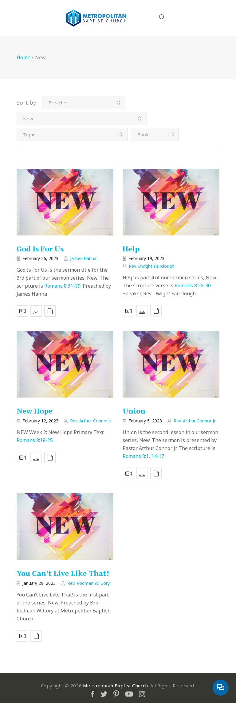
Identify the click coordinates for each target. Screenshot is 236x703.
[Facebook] (92, 693)
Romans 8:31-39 (62, 285)
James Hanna (83, 258)
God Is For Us (40, 249)
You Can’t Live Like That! (63, 573)
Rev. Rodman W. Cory (88, 583)
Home (23, 57)
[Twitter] (103, 693)
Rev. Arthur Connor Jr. (91, 421)
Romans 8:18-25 (35, 440)
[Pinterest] (116, 693)
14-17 (157, 456)
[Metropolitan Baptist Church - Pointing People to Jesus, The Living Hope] (96, 18)
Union (134, 411)
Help (131, 249)
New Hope (35, 411)
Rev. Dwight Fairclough (151, 266)
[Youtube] (129, 693)
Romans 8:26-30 (193, 285)
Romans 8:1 (136, 456)
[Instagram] (142, 693)
